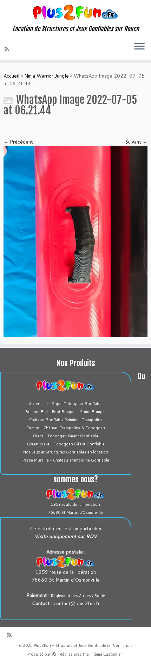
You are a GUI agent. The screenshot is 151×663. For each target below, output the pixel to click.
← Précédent (18, 141)
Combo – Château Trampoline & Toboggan (65, 428)
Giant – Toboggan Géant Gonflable (65, 436)
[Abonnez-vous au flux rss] (8, 49)
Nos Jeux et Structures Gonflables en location (65, 452)
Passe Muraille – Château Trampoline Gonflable (65, 460)
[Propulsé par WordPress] (54, 652)
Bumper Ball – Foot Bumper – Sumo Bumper (65, 412)
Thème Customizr (106, 654)
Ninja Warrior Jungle (46, 75)
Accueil (11, 75)
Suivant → (136, 141)
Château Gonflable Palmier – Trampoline (66, 420)
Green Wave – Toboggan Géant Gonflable (66, 444)
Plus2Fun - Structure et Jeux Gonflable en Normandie (83, 645)
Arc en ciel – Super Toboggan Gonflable (66, 403)
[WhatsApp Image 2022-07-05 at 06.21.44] (75, 240)
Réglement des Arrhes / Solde (78, 595)
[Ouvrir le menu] (139, 47)
